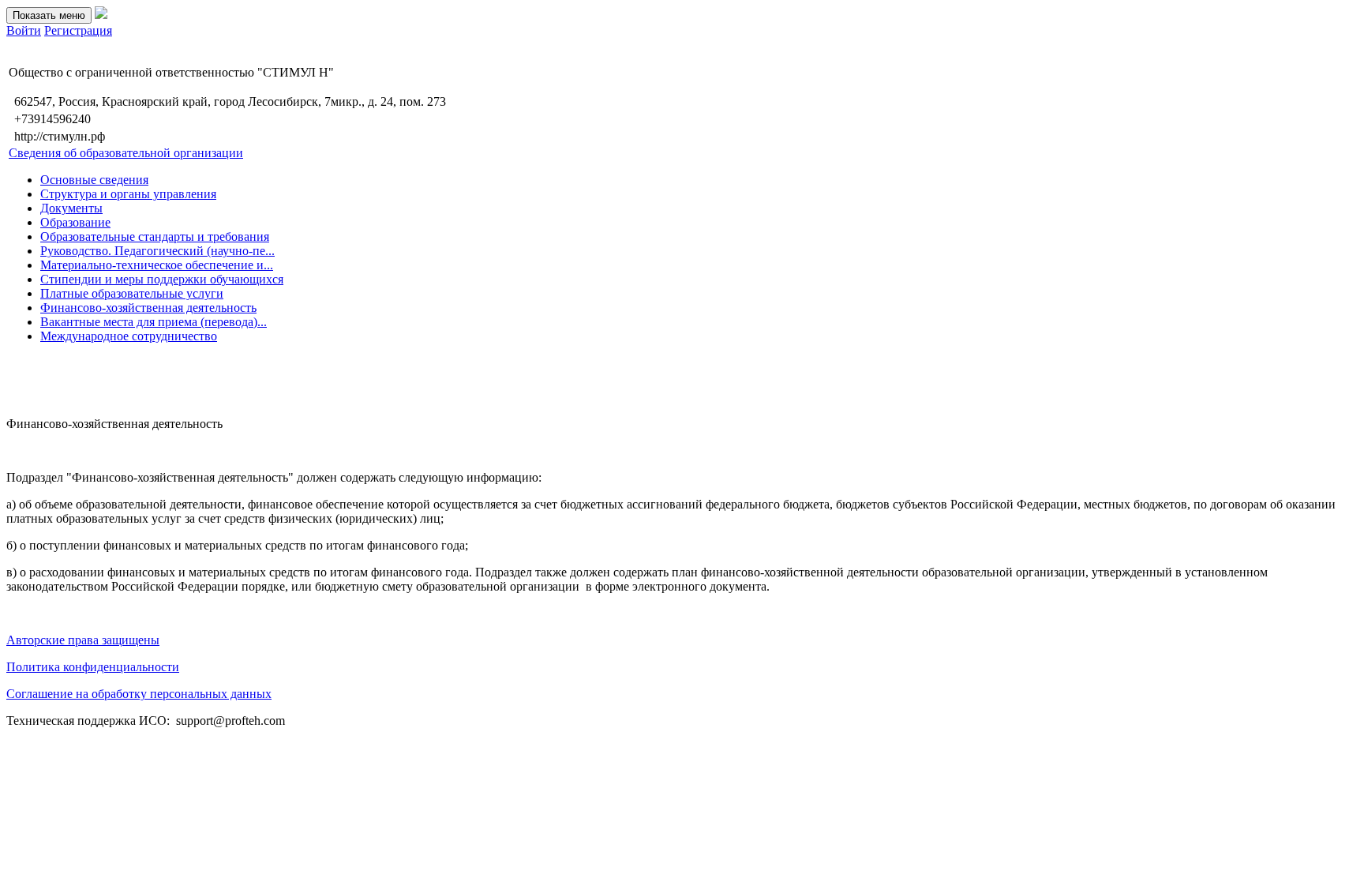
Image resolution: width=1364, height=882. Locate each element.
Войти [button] (23, 30)
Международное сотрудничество (128, 336)
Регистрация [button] (78, 30)
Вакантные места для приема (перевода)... (153, 321)
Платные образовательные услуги (131, 293)
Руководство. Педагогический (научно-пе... (157, 250)
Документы (71, 208)
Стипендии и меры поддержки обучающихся (161, 279)
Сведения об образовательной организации (126, 153)
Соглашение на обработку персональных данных (139, 693)
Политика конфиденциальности (92, 667)
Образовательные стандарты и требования (154, 236)
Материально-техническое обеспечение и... (156, 265)
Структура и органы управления (128, 194)
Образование (75, 222)
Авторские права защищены (82, 640)
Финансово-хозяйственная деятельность (148, 307)
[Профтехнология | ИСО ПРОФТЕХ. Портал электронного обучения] (101, 14)
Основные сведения (94, 179)
